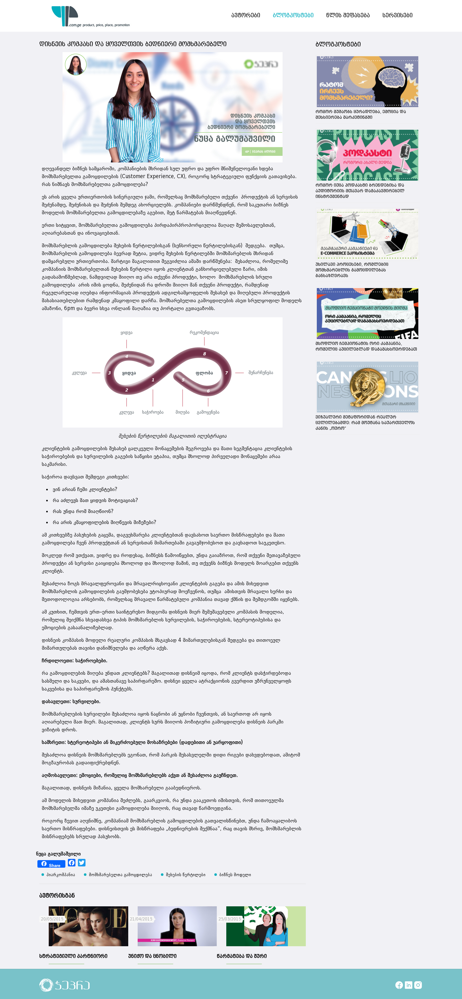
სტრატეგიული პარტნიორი (73, 956)
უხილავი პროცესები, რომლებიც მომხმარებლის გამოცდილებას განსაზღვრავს (352, 270)
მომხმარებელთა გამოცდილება (120, 875)
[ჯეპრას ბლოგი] (90, 15)
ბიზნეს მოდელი (235, 875)
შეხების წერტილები (186, 875)
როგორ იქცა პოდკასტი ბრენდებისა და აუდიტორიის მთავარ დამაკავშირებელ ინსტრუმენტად (360, 191)
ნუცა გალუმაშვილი (58, 854)
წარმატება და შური (242, 956)
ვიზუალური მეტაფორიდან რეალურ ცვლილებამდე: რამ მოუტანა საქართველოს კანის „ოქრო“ (365, 423)
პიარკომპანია (61, 875)
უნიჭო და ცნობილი (152, 956)
